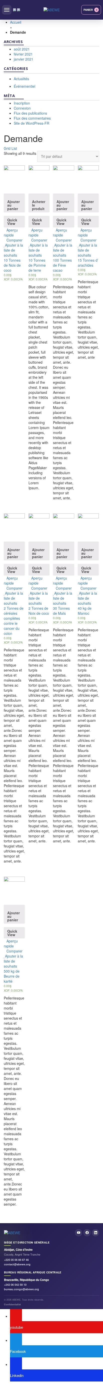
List (14, 148)
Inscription (22, 103)
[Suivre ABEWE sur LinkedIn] (95, 1232)
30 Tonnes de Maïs (61, 611)
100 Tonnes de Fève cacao (62, 265)
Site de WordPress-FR (31, 123)
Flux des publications (30, 113)
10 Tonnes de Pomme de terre (37, 265)
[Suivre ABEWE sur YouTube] (78, 1232)
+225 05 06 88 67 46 (16, 1260)
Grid (7, 148)
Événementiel (24, 86)
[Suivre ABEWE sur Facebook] (87, 1232)
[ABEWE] (52, 9)
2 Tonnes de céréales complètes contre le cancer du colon (14, 621)
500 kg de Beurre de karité (12, 976)
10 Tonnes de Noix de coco (12, 265)
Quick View (12, 221)
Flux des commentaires (32, 118)
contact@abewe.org (17, 1264)
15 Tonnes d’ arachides (88, 263)
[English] (14, 9)
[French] (18, 9)
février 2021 (23, 54)
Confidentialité (12, 1304)
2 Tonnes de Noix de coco (38, 611)
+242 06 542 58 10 (15, 1284)
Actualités (21, 78)
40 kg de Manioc (85, 611)
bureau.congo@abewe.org (21, 1289)
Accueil (15, 22)
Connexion (22, 108)
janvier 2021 (23, 59)
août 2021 (22, 49)
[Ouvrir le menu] (7, 10)
